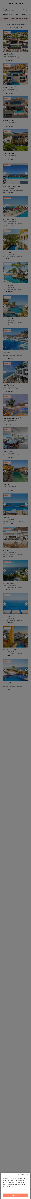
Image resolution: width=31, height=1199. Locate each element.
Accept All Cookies (15, 1195)
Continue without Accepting (23, 1174)
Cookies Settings (15, 1191)
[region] (15, 1186)
